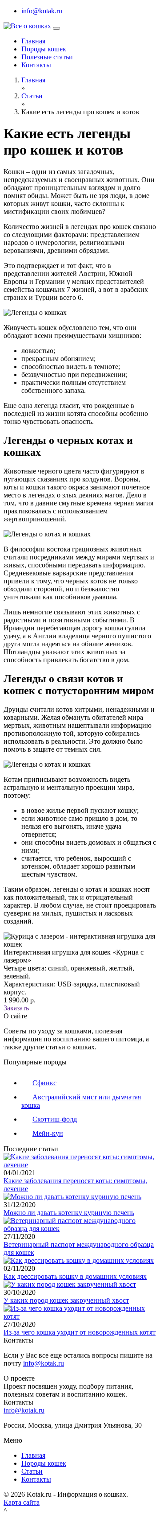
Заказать (16, 1008)
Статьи (32, 96)
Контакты (36, 65)
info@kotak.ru (41, 11)
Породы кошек (43, 49)
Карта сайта (22, 1502)
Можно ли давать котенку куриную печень (69, 1212)
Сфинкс (44, 1083)
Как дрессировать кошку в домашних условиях (75, 1276)
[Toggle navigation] (56, 28)
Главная (33, 41)
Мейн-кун (47, 1133)
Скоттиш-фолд (54, 1119)
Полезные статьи (47, 57)
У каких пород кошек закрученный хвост (66, 1300)
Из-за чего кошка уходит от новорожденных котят (80, 1332)
